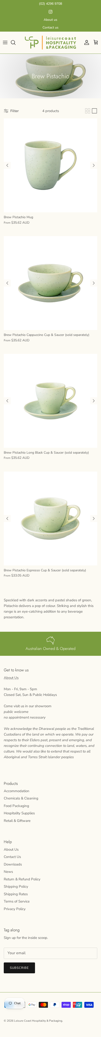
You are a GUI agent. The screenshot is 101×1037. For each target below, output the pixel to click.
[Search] (15, 42)
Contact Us (12, 856)
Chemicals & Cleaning (21, 798)
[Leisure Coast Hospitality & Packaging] (50, 42)
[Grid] (87, 111)
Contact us (50, 27)
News (8, 871)
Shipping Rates (16, 894)
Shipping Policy (16, 886)
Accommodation (16, 791)
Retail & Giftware (17, 820)
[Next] (93, 165)
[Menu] (5, 42)
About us (50, 19)
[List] (94, 111)
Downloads (13, 864)
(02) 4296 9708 (50, 3)
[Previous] (7, 165)
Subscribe (19, 968)
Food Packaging (16, 805)
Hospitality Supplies (19, 813)
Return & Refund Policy (22, 879)
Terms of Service (17, 901)
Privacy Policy (15, 909)
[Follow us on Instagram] (50, 12)
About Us (11, 677)
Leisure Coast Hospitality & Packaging (38, 1021)
